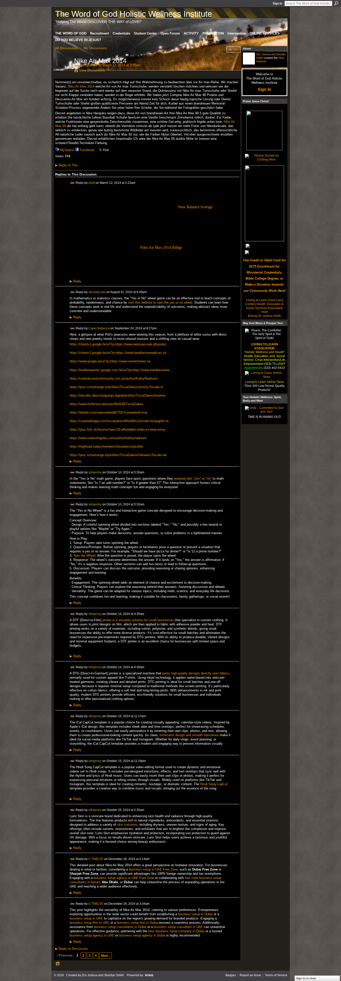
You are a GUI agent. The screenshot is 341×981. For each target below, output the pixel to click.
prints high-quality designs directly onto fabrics (195, 673)
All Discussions (66, 48)
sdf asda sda (97, 292)
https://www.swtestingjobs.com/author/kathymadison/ (108, 438)
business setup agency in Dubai (142, 935)
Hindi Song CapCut (214, 784)
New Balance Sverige (195, 207)
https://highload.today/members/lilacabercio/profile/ (106, 446)
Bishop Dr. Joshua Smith (264, 316)
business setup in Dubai (195, 914)
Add (236, 49)
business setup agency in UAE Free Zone (124, 878)
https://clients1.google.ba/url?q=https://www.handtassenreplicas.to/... (120, 353)
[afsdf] (63, 71)
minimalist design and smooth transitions (189, 735)
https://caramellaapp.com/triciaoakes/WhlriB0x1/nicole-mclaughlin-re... (120, 421)
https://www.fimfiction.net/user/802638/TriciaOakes (106, 404)
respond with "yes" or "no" (193, 478)
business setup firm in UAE (89, 922)
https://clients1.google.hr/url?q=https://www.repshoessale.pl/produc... (120, 344)
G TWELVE (95, 858)
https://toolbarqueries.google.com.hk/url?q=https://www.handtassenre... (121, 370)
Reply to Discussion (71, 948)
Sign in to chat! (306, 978)
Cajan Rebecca (99, 328)
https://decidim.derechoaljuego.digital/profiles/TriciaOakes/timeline (118, 395)
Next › (105, 955)
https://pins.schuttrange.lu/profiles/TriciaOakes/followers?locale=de (118, 455)
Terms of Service (276, 975)
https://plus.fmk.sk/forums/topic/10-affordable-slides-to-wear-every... (119, 429)
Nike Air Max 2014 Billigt (161, 247)
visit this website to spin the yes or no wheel (160, 302)
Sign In (277, 3)
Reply (75, 281)
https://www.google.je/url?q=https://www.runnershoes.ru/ (110, 361)
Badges (230, 975)
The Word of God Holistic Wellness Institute (133, 14)
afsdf (93, 65)
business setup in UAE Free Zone (153, 869)
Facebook (87, 150)
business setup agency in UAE (92, 935)
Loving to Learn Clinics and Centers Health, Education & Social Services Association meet (264, 306)
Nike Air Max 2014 (81, 86)
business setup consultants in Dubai (120, 927)
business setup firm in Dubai (137, 922)
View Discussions (92, 70)
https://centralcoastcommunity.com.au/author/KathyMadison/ (114, 378)
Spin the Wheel (84, 555)
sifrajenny (95, 472)
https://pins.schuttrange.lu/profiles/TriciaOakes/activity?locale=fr (116, 387)
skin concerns (127, 824)
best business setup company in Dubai (176, 931)
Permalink (72, 183)
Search (336, 3)
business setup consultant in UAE (178, 927)
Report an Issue (250, 975)
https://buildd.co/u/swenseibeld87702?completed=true (108, 412)
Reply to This (66, 165)
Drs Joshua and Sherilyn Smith (103, 975)
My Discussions (95, 48)
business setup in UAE (86, 918)
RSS (58, 963)
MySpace (67, 150)
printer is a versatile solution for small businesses (138, 620)
